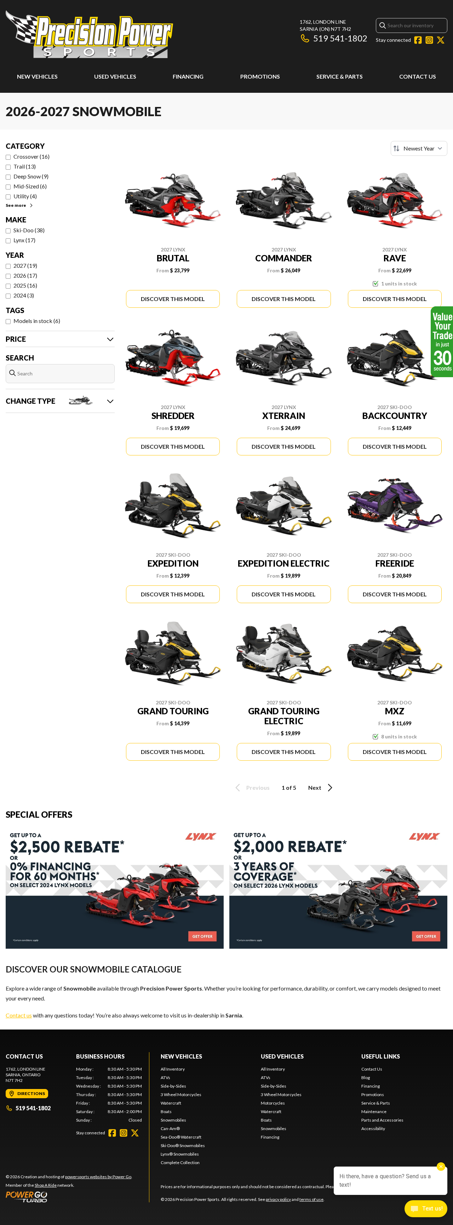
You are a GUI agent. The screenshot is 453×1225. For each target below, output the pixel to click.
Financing (188, 76)
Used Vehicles (115, 76)
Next (314, 787)
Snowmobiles (173, 1120)
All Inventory (173, 1069)
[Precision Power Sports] (89, 34)
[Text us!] (426, 1209)
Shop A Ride (46, 1185)
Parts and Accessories (382, 1120)
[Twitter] (440, 40)
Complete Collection (180, 1162)
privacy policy (278, 1199)
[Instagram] (429, 40)
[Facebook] (418, 40)
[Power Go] (69, 1196)
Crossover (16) (31, 156)
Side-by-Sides (173, 1086)
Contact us (19, 1015)
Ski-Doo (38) (29, 230)
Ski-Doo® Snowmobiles (183, 1145)
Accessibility (373, 1128)
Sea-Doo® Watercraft (181, 1137)
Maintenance (373, 1111)
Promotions (260, 76)
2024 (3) (23, 295)
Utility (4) (25, 196)
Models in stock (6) (36, 320)
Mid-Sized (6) (30, 186)
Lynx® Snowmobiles (180, 1154)
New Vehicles (37, 76)
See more (16, 205)
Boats (166, 1111)
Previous (258, 787)
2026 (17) (25, 275)
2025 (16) (25, 285)
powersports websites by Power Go (98, 1176)
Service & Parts (339, 76)
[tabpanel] (109, 1094)
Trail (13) (24, 166)
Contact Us (417, 76)
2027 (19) (25, 265)
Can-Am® (170, 1128)
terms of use (311, 1199)
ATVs (165, 1077)
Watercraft (171, 1103)
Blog (365, 1077)
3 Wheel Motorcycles (181, 1094)
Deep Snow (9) (30, 176)
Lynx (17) (24, 240)
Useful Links (380, 1056)
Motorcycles (273, 1103)
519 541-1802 (340, 38)
